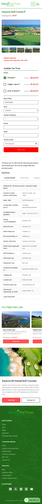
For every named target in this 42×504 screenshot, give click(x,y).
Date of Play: (8, 98)
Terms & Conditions (8, 454)
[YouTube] (32, 489)
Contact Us (31, 400)
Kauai (4, 430)
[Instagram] (26, 489)
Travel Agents (7, 475)
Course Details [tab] (9, 178)
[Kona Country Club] (16, 319)
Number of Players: (10, 115)
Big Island (5, 433)
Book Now (16, 341)
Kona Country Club (9, 330)
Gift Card (5, 457)
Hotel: (5, 131)
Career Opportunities (9, 478)
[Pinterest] (21, 489)
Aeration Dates (7, 472)
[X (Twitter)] (16, 489)
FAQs (4, 445)
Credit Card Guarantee (10, 448)
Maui (3, 427)
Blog (3, 469)
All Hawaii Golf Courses (10, 436)
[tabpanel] (21, 242)
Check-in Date (8, 139)
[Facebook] (10, 489)
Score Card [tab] (24, 178)
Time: (5, 107)
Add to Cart (21, 149)
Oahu (4, 424)
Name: (6, 123)
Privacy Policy (6, 451)
